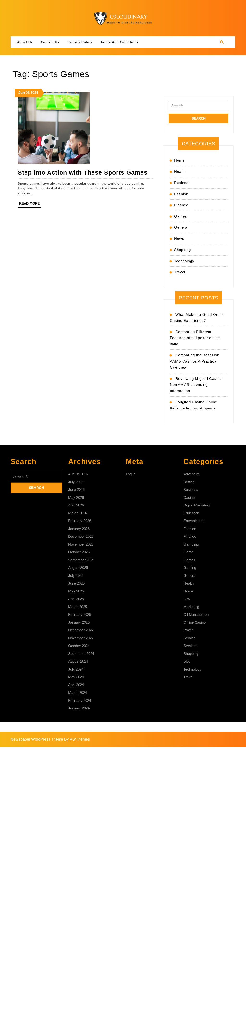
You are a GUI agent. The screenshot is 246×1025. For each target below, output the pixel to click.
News (179, 239)
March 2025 (77, 607)
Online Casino (195, 622)
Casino (189, 497)
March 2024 (77, 692)
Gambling (191, 544)
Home (179, 160)
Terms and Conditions (119, 42)
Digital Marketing (197, 505)
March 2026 (77, 513)
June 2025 (76, 583)
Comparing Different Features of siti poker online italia (195, 338)
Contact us (50, 42)
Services (190, 646)
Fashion (181, 194)
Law (187, 599)
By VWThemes (77, 739)
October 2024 (79, 646)
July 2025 (75, 576)
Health (180, 172)
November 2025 (80, 544)
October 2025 (79, 552)
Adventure (192, 474)
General (181, 227)
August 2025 (78, 568)
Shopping (182, 250)
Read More (30, 204)
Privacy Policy (80, 42)
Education (191, 513)
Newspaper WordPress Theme (37, 739)
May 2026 (76, 497)
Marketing (191, 607)
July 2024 (75, 669)
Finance (181, 205)
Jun (21, 93)
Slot (187, 661)
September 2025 (81, 560)
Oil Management (196, 614)
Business (182, 183)
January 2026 (79, 529)
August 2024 (78, 661)
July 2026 (75, 482)
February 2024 (79, 700)
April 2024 (76, 685)
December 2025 (80, 536)
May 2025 (76, 591)
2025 (34, 93)
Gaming (190, 568)
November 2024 (80, 638)
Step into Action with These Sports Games (83, 172)
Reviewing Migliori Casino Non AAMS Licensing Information (196, 385)
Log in (130, 474)
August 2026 (78, 474)
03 (28, 93)
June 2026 (76, 490)
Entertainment (194, 521)
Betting (189, 482)
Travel (179, 272)
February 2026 (79, 521)
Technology (184, 261)
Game (188, 552)
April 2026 (76, 505)
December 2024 (80, 630)
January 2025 (79, 622)
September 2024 (81, 654)
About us (25, 42)
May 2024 (76, 677)
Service (190, 638)
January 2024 (79, 708)
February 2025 (79, 614)
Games (180, 216)
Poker (188, 630)
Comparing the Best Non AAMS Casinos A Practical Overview (194, 361)
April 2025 (76, 599)
